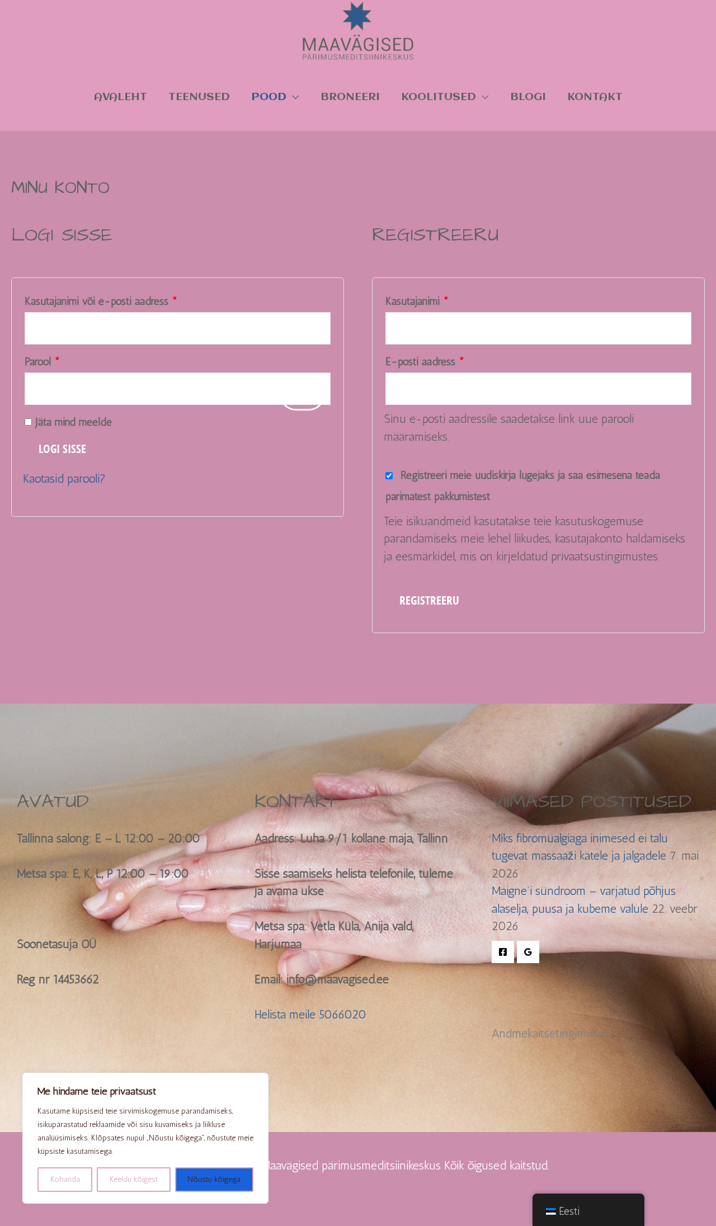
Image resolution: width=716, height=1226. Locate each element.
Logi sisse (62, 448)
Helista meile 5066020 (310, 1014)
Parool (58, 359)
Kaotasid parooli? (64, 478)
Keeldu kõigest (134, 1179)
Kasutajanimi (433, 299)
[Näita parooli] (302, 394)
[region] (145, 1138)
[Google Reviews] (528, 952)
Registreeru (429, 600)
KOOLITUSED (438, 97)
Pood (268, 97)
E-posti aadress (440, 359)
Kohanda (65, 1179)
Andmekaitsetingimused (551, 1033)
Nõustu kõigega (214, 1179)
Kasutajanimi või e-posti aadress (117, 299)
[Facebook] (503, 952)
